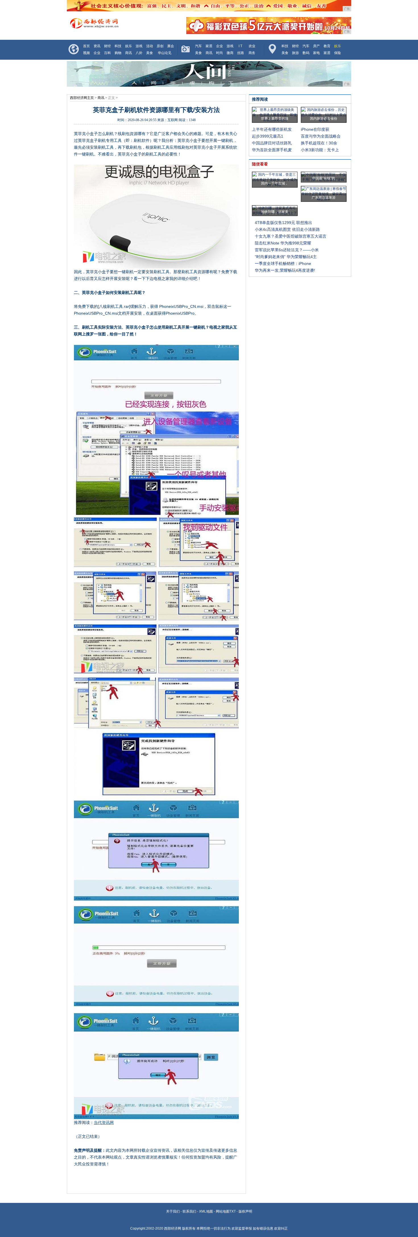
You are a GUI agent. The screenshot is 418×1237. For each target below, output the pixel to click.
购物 (118, 53)
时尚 (219, 53)
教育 (327, 46)
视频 (86, 53)
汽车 (198, 46)
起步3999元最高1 (267, 136)
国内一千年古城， (274, 183)
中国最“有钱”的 (323, 178)
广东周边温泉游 (324, 198)
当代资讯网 (104, 1122)
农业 (252, 46)
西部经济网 (172, 1228)
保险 (337, 53)
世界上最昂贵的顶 (274, 119)
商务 (252, 53)
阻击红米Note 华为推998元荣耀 (283, 243)
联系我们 (189, 1211)
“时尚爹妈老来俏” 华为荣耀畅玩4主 (286, 256)
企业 (97, 53)
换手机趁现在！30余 (319, 143)
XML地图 (206, 1211)
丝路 (240, 53)
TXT (232, 1211)
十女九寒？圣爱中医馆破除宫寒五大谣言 (290, 236)
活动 (149, 46)
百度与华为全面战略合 (321, 136)
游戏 (139, 46)
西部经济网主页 (82, 98)
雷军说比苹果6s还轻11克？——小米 (287, 250)
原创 (160, 46)
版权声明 (245, 1211)
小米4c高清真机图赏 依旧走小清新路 (287, 229)
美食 (149, 53)
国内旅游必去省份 (323, 119)
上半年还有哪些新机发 (272, 129)
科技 (118, 46)
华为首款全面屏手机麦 (272, 150)
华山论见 (164, 53)
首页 (86, 46)
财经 (107, 46)
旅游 (295, 53)
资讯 (97, 46)
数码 (306, 53)
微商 (230, 53)
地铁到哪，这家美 (274, 212)
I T (240, 46)
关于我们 (173, 1211)
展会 (170, 46)
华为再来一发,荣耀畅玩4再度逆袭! (285, 270)
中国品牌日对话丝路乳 (272, 143)
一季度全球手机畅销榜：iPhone (283, 263)
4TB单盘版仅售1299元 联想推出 (283, 222)
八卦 (139, 53)
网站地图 (222, 1211)
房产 (316, 46)
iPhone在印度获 (315, 129)
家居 (209, 46)
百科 (107, 53)
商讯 (128, 53)
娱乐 (128, 46)
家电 (316, 53)
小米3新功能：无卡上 (320, 150)
